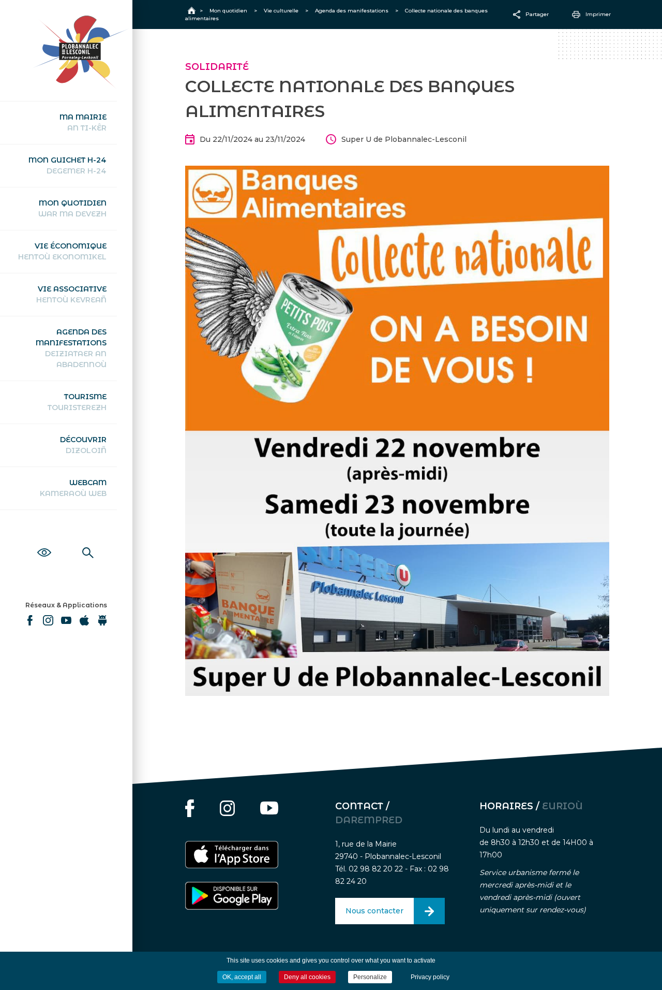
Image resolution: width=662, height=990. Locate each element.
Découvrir (83, 445)
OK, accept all (241, 977)
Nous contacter (374, 910)
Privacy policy (430, 977)
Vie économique (62, 251)
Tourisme (77, 402)
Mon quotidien (72, 208)
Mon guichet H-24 (67, 165)
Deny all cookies (307, 977)
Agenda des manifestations (71, 348)
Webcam (73, 488)
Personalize (370, 977)
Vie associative (71, 294)
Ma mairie (83, 122)
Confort (44, 541)
